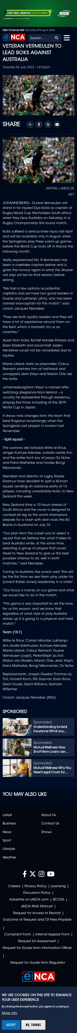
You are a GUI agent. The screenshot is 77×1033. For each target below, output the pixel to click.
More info (9, 1013)
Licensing (58, 886)
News (7, 832)
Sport (7, 840)
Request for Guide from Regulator (37, 963)
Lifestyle (9, 849)
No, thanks (33, 1025)
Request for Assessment (37, 941)
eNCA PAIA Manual (37, 906)
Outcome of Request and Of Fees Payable (37, 919)
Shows (46, 832)
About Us (48, 815)
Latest (7, 815)
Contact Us (50, 823)
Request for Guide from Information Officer (37, 948)
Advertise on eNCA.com (29, 899)
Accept (11, 1025)
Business (9, 823)
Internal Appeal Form (52, 934)
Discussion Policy (37, 893)
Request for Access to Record (37, 913)
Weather (9, 857)
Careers (14, 886)
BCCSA (58, 899)
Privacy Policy (35, 886)
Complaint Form (17, 934)
